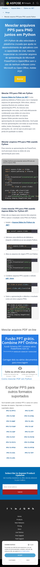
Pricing (19, 526)
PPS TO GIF (29, 426)
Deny (28, 560)
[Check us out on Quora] (24, 508)
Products (19, 520)
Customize (12, 560)
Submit (20, 492)
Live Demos (19, 532)
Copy (34, 231)
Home (19, 516)
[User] (33, 3)
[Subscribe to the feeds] (33, 508)
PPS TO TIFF (29, 453)
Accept (20, 555)
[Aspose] (13, 3)
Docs (19, 529)
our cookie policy (24, 551)
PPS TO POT (10, 437)
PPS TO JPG (29, 421)
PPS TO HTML (29, 416)
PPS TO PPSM (29, 442)
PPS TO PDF (11, 416)
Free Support (19, 535)
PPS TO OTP (29, 432)
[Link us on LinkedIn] (16, 508)
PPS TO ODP (10, 432)
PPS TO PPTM (29, 447)
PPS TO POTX (11, 442)
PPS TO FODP (11, 426)
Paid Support (19, 539)
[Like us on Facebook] (7, 508)
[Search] (37, 3)
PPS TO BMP (10, 421)
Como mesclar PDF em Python (17, 379)
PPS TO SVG (10, 453)
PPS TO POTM (29, 437)
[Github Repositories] (28, 508)
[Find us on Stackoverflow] (20, 508)
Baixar (20, 79)
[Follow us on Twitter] (11, 508)
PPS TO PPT (29, 411)
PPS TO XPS (11, 458)
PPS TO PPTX (10, 411)
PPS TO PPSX (10, 447)
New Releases (19, 523)
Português (27, 3)
